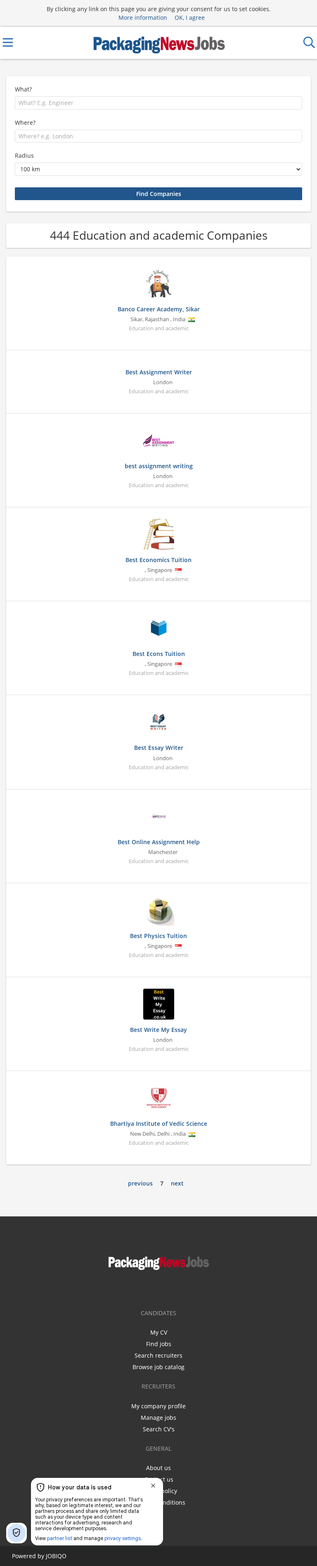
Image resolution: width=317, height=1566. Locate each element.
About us (158, 1468)
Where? (25, 122)
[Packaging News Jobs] (158, 43)
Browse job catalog (158, 1367)
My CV (158, 1332)
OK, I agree (190, 17)
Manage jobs (158, 1417)
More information (142, 17)
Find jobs (158, 1344)
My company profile (158, 1406)
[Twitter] (165, 1288)
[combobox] (158, 103)
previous (140, 1183)
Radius (24, 155)
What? (23, 89)
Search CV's (159, 1429)
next (177, 1183)
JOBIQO (56, 1556)
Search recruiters (158, 1355)
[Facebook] (153, 1288)
